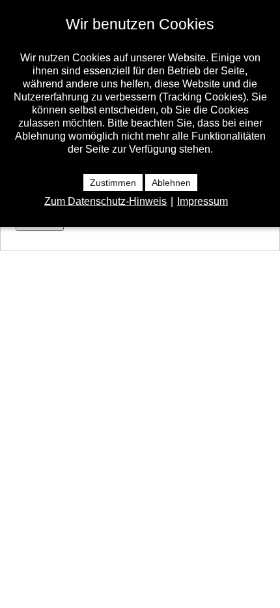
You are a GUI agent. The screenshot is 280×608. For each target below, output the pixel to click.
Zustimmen (113, 182)
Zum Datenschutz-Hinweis (105, 201)
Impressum (202, 201)
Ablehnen (171, 182)
